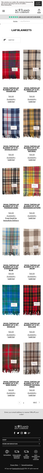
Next (35, 402)
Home (15, 21)
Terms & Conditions (27, 465)
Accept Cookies (38, 3)
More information (6, 5)
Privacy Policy (14, 465)
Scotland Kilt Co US (18, 468)
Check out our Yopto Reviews (26, 17)
